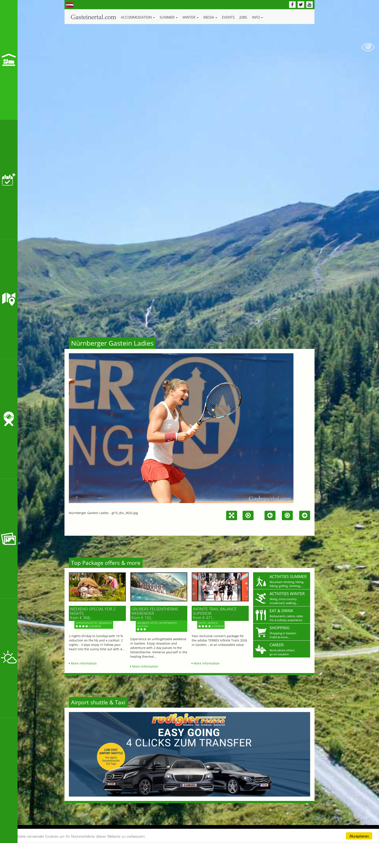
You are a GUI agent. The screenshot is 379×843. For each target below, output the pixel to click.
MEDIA (209, 17)
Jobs (243, 17)
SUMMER (167, 17)
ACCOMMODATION (137, 17)
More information (83, 663)
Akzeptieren (359, 836)
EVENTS (228, 17)
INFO (256, 17)
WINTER (189, 17)
